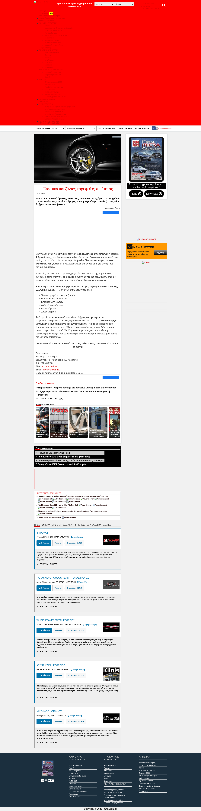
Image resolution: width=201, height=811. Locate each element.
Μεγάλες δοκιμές (51, 33)
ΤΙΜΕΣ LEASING (124, 128)
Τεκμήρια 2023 (144, 773)
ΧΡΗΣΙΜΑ (42, 80)
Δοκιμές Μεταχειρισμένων (54, 112)
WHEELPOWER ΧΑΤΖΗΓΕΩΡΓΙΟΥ (56, 620)
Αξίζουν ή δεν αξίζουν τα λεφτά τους (52, 18)
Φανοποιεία (49, 67)
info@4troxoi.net (51, 369)
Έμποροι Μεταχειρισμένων (54, 119)
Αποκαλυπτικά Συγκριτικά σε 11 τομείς (59, 28)
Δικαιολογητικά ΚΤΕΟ (52, 94)
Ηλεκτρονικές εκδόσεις (47, 99)
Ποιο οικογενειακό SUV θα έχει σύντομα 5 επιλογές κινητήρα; (70, 460)
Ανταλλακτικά (49, 60)
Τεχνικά (47, 77)
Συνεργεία (48, 62)
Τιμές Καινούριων (75, 766)
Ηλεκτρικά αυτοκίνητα (53, 43)
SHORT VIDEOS (141, 128)
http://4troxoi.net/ (50, 366)
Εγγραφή (160, 253)
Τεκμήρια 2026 (50, 85)
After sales (48, 58)
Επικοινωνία (43, 102)
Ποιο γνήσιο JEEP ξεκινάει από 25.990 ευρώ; (61, 464)
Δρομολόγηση (77, 537)
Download (152, 193)
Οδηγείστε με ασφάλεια (53, 75)
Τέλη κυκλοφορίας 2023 (147, 770)
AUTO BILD (73, 781)
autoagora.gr (110, 809)
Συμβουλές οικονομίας (53, 72)
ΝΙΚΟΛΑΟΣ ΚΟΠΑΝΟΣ (49, 711)
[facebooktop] (153, 128)
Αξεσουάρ (48, 65)
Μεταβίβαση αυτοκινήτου (54, 87)
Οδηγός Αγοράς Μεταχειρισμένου (57, 116)
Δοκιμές (47, 26)
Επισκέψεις (74, 543)
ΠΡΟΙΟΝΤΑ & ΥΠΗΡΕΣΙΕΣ (48, 50)
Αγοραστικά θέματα (52, 40)
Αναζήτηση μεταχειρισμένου (55, 109)
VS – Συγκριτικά (75, 771)
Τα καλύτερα (49, 38)
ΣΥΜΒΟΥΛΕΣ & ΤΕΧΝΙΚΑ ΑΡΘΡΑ (51, 70)
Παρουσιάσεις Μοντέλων (54, 45)
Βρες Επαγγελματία (52, 53)
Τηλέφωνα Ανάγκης (52, 92)
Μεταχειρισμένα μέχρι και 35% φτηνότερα (60, 107)
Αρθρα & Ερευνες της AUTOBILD (57, 35)
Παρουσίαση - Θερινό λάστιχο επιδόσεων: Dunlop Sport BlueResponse (77, 387)
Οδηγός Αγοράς (109, 798)
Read (134, 193)
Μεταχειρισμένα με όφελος (113, 800)
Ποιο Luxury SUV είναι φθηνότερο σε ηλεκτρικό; (63, 456)
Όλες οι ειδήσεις (45, 48)
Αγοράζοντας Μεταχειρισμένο (55, 114)
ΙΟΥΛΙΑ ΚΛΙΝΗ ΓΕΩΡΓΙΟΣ (51, 665)
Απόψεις (72, 778)
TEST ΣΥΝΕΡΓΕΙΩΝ (106, 128)
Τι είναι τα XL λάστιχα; (50, 398)
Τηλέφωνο (44, 543)
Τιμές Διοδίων (50, 89)
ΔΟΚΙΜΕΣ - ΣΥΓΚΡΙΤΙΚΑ (48, 23)
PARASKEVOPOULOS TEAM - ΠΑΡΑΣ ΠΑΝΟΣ (63, 577)
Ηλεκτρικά (72, 784)
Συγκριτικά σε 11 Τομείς (77, 776)
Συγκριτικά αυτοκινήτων (53, 31)
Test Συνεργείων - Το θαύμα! (49, 16)
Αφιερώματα (73, 794)
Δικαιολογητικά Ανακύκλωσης (55, 97)
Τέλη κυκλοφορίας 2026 (53, 82)
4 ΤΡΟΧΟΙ (42, 532)
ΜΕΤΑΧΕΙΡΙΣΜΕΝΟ (46, 104)
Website (58, 543)
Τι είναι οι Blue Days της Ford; (54, 453)
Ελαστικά (48, 55)
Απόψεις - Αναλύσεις (46, 21)
